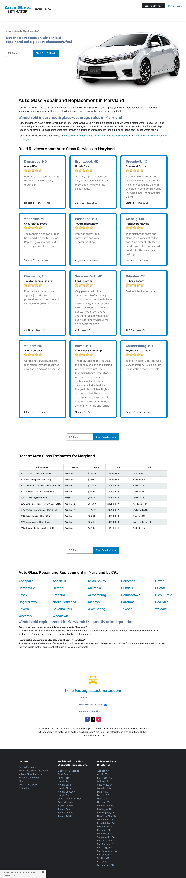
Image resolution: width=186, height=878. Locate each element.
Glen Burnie (163, 595)
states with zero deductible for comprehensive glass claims (96, 135)
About (38, 9)
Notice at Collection (89, 711)
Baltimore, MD (104, 777)
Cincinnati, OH (105, 784)
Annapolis (26, 581)
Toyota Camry (65, 809)
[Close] (42, 871)
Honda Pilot (64, 795)
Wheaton (25, 616)
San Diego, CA (104, 847)
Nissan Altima (65, 805)
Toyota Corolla (65, 812)
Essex (23, 595)
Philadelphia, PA (106, 823)
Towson (127, 609)
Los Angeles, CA (106, 812)
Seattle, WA (103, 858)
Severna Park (62, 609)
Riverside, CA (104, 833)
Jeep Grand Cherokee (70, 798)
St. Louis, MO (104, 861)
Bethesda (128, 581)
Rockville (161, 602)
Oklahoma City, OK (107, 819)
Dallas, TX (102, 791)
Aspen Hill (60, 581)
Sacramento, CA (106, 837)
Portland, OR (104, 830)
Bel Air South (96, 581)
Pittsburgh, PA (105, 826)
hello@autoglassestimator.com (93, 690)
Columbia (94, 588)
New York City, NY (106, 816)
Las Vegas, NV (104, 809)
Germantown (130, 595)
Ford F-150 (64, 777)
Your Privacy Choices (90, 704)
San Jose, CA (104, 854)
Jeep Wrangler (66, 802)
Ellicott (160, 588)
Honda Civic (64, 784)
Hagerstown (28, 602)
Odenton (93, 602)
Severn (24, 609)
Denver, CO (103, 795)
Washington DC (105, 865)
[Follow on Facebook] (87, 719)
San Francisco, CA (107, 851)
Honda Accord (65, 781)
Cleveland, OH (104, 788)
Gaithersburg (96, 595)
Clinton (58, 588)
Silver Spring (96, 609)
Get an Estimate (27, 767)
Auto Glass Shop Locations (33, 770)
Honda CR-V (64, 788)
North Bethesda (64, 602)
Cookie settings (8, 875)
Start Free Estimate (46, 53)
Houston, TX (103, 802)
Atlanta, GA (103, 770)
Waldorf (160, 609)
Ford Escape (64, 774)
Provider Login (175, 6)
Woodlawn (60, 616)
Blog (48, 9)
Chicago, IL (103, 781)
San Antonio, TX (105, 844)
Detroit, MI (102, 798)
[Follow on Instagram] (98, 719)
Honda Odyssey (66, 791)
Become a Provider (153, 6)
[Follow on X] (93, 719)
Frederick (59, 595)
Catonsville (27, 588)
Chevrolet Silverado (68, 770)
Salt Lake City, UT (106, 840)
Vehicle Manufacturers (31, 774)
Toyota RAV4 (64, 816)
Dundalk (127, 588)
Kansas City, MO (105, 805)
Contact (83, 697)
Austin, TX (102, 774)
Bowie (159, 581)
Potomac (128, 602)
